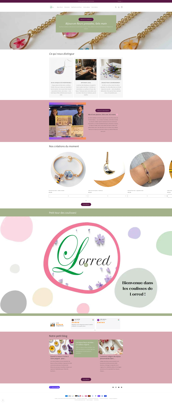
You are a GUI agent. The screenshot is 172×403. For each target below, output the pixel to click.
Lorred (58, 398)
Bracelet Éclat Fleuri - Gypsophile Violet (135, 190)
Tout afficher (86, 204)
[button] (115, 7)
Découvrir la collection (86, 19)
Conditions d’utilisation (104, 398)
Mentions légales (90, 399)
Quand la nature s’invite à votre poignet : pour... (59, 357)
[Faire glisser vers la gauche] (83, 200)
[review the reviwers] (93, 320)
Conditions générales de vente (80, 399)
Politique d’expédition (113, 398)
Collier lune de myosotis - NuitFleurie (95, 190)
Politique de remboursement (82, 398)
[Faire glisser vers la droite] (88, 200)
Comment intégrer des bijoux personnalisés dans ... (110, 357)
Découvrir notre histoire (103, 110)
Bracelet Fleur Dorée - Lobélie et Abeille (56, 190)
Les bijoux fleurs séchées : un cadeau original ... (85, 343)
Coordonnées (96, 399)
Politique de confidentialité (93, 398)
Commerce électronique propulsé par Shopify (68, 398)
